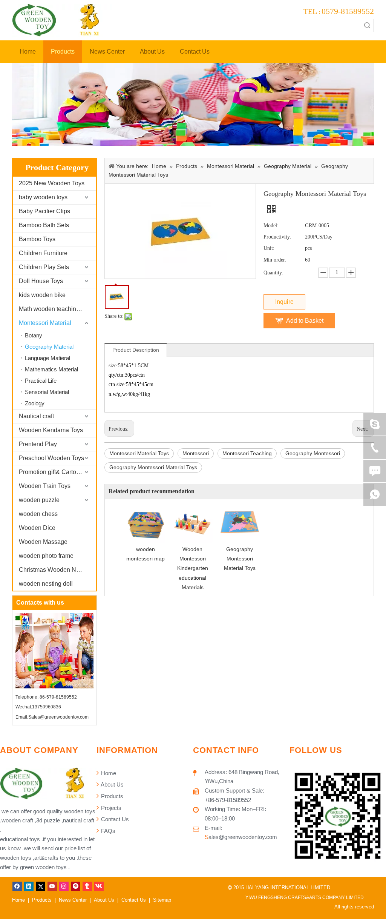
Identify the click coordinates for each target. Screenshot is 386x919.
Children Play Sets (44, 267)
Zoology (34, 403)
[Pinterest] (75, 886)
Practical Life (41, 380)
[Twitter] (40, 886)
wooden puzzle (39, 500)
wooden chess (38, 514)
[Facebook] (17, 886)
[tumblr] (87, 886)
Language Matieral (47, 358)
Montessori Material (45, 323)
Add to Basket (304, 320)
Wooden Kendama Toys (51, 430)
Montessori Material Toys (139, 453)
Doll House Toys (41, 281)
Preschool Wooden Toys (51, 458)
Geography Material (49, 346)
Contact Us (114, 819)
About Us (112, 784)
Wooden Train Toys (44, 486)
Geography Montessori (312, 453)
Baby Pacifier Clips (44, 211)
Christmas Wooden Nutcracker (57, 569)
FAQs (107, 831)
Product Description (135, 350)
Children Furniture (43, 253)
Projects (110, 808)
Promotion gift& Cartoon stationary (57, 472)
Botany (33, 335)
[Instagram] (64, 886)
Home (108, 773)
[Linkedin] (29, 886)
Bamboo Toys (37, 239)
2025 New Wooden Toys (51, 183)
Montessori (195, 453)
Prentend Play (38, 444)
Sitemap (162, 900)
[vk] (99, 886)
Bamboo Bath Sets (44, 225)
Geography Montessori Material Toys (153, 467)
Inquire (284, 302)
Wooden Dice (37, 528)
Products (111, 796)
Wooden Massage (43, 542)
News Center (73, 900)
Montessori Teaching (247, 453)
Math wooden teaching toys (55, 309)
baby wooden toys (43, 197)
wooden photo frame (46, 556)
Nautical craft (36, 416)
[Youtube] (52, 886)
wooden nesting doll (46, 583)
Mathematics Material (51, 369)
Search (367, 25)
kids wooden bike (42, 295)
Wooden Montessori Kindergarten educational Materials (192, 568)
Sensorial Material (47, 392)
